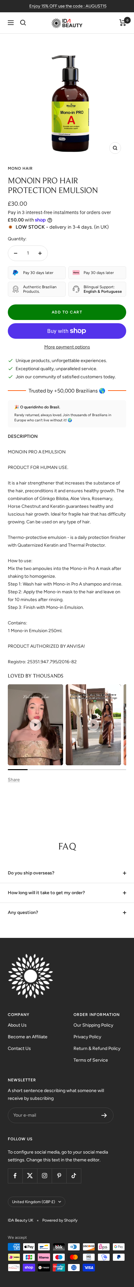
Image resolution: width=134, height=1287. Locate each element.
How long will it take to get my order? (46, 892)
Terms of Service (91, 1060)
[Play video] (35, 725)
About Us (17, 1025)
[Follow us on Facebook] (15, 1175)
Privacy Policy (87, 1037)
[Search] (23, 23)
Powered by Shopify (59, 1220)
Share (14, 779)
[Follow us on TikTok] (73, 1175)
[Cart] (122, 22)
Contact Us (19, 1048)
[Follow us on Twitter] (29, 1175)
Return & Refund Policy (97, 1048)
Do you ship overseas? (31, 873)
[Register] (104, 1115)
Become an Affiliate (27, 1037)
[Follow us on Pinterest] (59, 1175)
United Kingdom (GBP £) (33, 1202)
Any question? (23, 912)
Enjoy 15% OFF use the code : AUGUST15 (67, 6)
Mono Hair (20, 168)
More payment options (67, 347)
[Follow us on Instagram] (44, 1175)
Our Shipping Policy (93, 1025)
